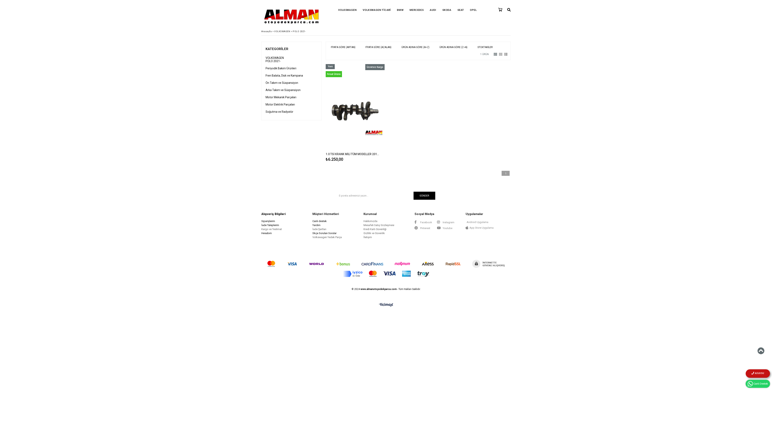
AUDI (433, 9)
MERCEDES (417, 9)
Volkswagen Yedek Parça (327, 237)
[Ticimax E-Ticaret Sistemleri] (386, 305)
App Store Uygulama (481, 227)
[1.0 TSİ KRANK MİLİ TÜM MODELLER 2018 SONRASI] (355, 108)
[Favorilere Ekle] (355, 113)
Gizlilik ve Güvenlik (374, 233)
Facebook (426, 222)
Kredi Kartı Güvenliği (374, 229)
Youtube (447, 228)
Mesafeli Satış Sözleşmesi (378, 225)
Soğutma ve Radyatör (279, 111)
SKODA (446, 9)
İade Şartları (319, 229)
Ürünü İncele (369, 113)
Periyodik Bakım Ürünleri (281, 68)
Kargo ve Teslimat (271, 229)
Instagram (448, 222)
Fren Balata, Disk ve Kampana (284, 75)
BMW (400, 9)
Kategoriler (277, 49)
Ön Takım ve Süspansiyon (282, 82)
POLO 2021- (273, 61)
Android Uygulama (477, 222)
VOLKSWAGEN (347, 9)
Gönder (424, 195)
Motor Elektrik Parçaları (280, 104)
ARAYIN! (759, 373)
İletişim (367, 237)
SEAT (460, 9)
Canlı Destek (760, 383)
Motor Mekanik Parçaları (281, 97)
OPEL (473, 9)
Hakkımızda (370, 221)
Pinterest (425, 228)
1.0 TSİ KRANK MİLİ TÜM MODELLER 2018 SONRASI (353, 154)
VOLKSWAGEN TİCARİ (377, 9)
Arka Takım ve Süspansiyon (283, 90)
